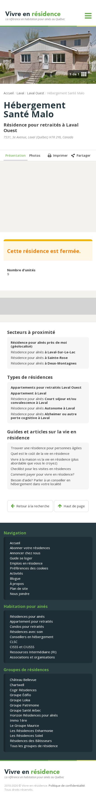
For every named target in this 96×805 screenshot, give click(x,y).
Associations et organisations (32, 657)
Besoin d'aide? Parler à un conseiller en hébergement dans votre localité (40, 482)
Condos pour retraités (27, 626)
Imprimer (60, 155)
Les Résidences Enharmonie (31, 730)
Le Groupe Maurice (24, 725)
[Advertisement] (48, 196)
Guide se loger (21, 558)
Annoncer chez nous (25, 553)
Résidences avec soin (26, 631)
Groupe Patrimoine (24, 705)
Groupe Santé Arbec (25, 710)
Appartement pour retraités (31, 621)
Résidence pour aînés (43, 352)
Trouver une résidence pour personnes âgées (46, 448)
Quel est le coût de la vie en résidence (40, 453)
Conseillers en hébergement (31, 636)
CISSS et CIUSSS (22, 647)
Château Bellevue (23, 679)
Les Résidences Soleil (26, 735)
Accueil (9, 93)
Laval (20, 93)
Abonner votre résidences (30, 548)
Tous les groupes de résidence (34, 746)
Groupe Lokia (20, 700)
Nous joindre (19, 593)
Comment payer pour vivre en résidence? (42, 474)
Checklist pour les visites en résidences (41, 468)
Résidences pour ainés (27, 616)
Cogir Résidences (23, 690)
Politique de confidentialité (67, 786)
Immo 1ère (18, 720)
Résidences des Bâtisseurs (31, 740)
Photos (34, 155)
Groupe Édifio (20, 695)
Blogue (15, 578)
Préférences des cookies (29, 568)
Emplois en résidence (26, 563)
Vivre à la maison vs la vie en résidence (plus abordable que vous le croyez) (45, 461)
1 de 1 (74, 74)
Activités (16, 573)
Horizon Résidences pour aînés (34, 715)
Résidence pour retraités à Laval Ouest (41, 127)
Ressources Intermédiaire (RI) (33, 652)
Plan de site (19, 588)
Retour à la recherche (32, 506)
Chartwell (17, 685)
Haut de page (74, 506)
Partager (83, 155)
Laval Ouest (35, 93)
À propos (17, 583)
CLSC (13, 641)
